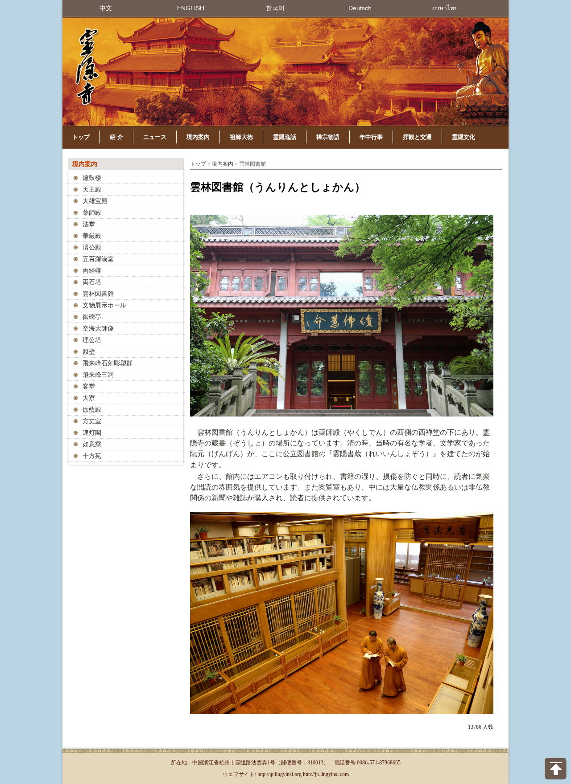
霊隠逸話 (284, 137)
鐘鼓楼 (92, 178)
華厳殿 (92, 236)
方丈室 (92, 421)
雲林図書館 (98, 293)
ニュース (154, 137)
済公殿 (92, 247)
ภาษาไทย (445, 8)
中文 (105, 8)
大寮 (89, 398)
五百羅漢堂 (98, 259)
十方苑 (92, 456)
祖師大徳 (241, 137)
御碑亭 (92, 317)
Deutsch (360, 8)
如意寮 (92, 444)
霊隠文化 (463, 137)
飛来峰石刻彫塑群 (107, 363)
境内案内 (198, 137)
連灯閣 (92, 432)
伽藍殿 (92, 409)
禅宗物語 (327, 137)
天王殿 (92, 189)
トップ (81, 137)
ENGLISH (190, 8)
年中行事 (371, 137)
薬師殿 (92, 212)
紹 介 (116, 137)
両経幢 (92, 270)
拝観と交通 (417, 137)
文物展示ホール (104, 305)
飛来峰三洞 (98, 375)
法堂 (89, 224)
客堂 (89, 386)
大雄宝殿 (95, 201)
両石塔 (92, 282)
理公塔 (92, 340)
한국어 (275, 8)
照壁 (89, 351)
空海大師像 (98, 328)
